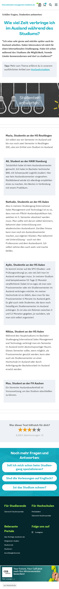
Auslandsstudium (40, 69)
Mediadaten (36, 512)
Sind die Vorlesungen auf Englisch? (29, 478)
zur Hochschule (10, 585)
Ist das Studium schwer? (29, 487)
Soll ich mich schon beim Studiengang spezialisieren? (29, 467)
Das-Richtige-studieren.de (14, 537)
